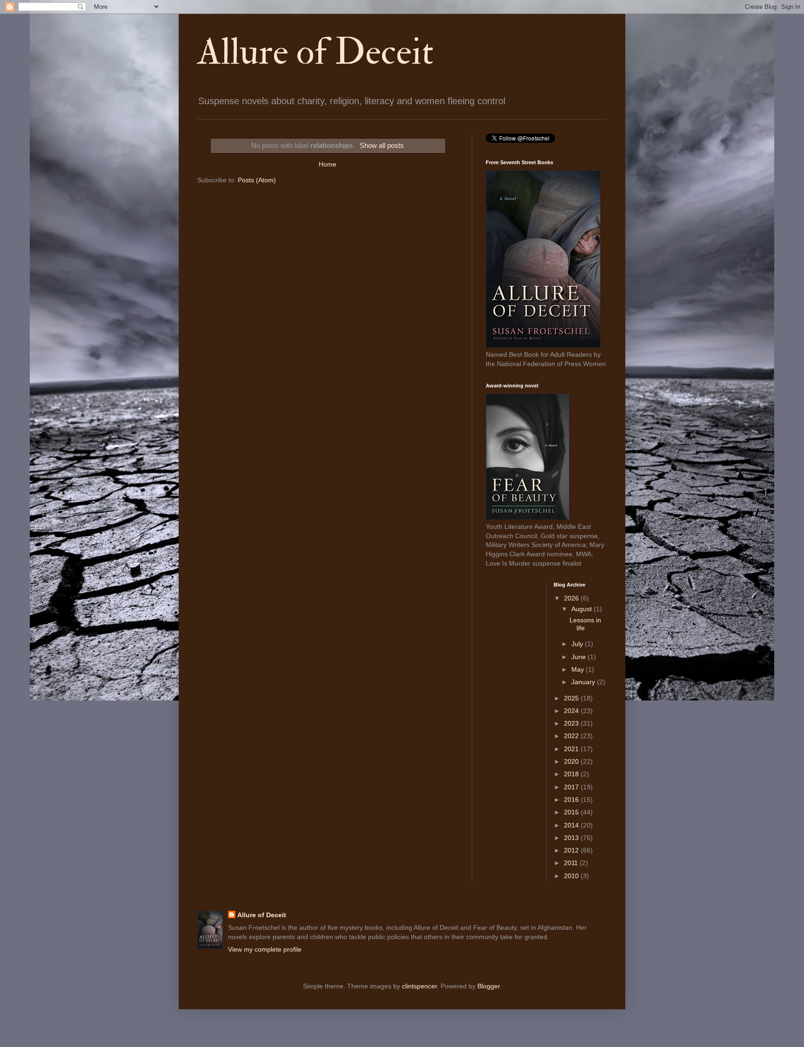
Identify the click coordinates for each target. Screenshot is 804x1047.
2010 (572, 876)
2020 (572, 761)
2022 (572, 736)
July (578, 643)
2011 (572, 863)
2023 (572, 723)
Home (327, 164)
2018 (572, 774)
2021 (572, 749)
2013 (572, 837)
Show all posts (381, 145)
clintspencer (419, 986)
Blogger (488, 986)
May (578, 669)
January (584, 682)
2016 (572, 799)
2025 (572, 698)
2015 (572, 812)
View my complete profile (265, 949)
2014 (572, 825)
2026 (572, 598)
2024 (572, 710)
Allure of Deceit (315, 52)
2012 (572, 850)
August (582, 609)
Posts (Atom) (257, 180)
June (579, 656)
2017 (572, 787)
